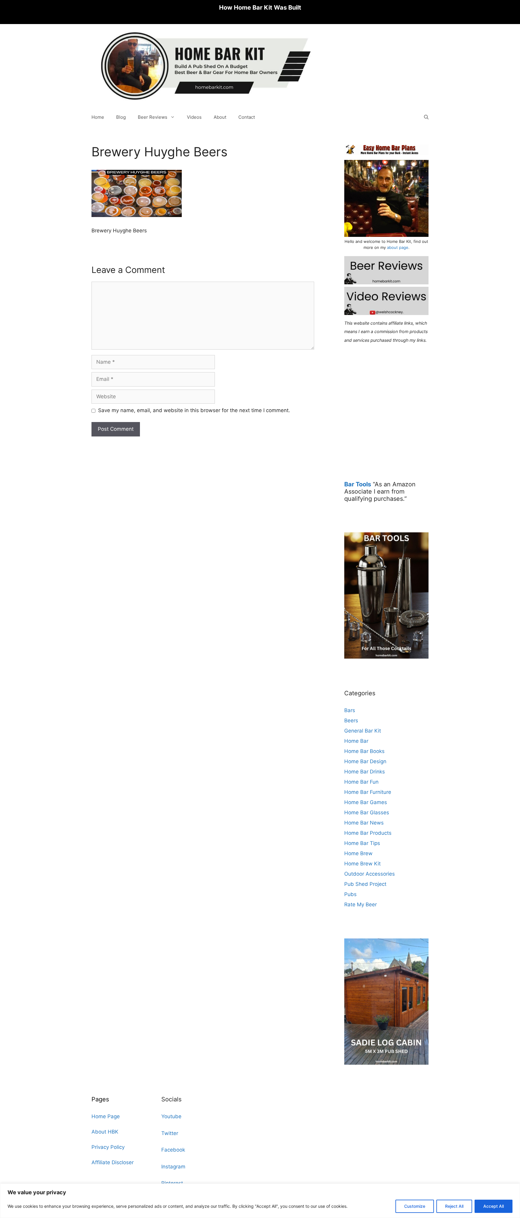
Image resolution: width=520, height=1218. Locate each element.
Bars (349, 710)
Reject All (454, 1206)
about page (397, 247)
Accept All (493, 1206)
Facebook (173, 1150)
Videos (194, 117)
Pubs (350, 894)
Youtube (171, 1116)
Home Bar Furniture (367, 792)
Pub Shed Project (365, 884)
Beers (351, 721)
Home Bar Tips (362, 843)
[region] (260, 1200)
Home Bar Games (365, 802)
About (220, 117)
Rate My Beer (360, 904)
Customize (414, 1206)
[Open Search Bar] (426, 117)
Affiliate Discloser (112, 1162)
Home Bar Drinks (364, 772)
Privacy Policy (108, 1147)
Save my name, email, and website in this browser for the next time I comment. (194, 410)
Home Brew (358, 853)
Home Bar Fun (361, 782)
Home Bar (356, 741)
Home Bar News (364, 823)
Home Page (105, 1116)
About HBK (104, 1132)
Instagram (173, 1167)
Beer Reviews (152, 117)
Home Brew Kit (362, 864)
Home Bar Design (365, 761)
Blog (121, 117)
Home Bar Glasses (366, 812)
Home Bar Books (364, 751)
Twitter (169, 1133)
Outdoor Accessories (369, 874)
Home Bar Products (368, 833)
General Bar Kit (362, 731)
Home (97, 117)
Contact (246, 117)
